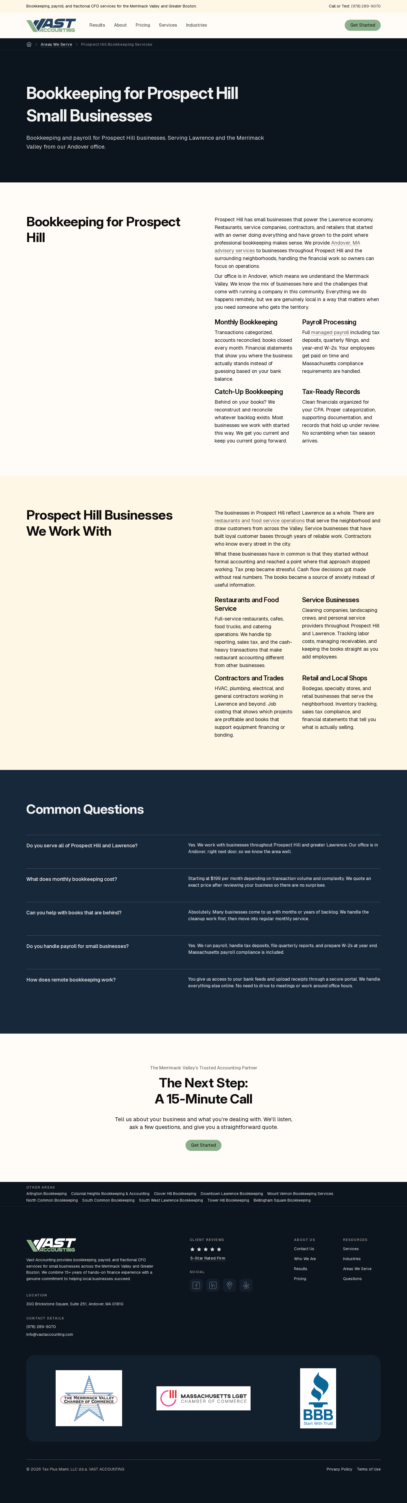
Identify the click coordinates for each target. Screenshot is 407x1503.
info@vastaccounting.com (49, 1334)
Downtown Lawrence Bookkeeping (232, 1193)
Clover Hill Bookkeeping (175, 1193)
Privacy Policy (339, 1469)
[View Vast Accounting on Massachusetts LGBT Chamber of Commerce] (203, 1398)
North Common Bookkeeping (52, 1200)
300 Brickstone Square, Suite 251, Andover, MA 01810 (74, 1303)
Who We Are (305, 1258)
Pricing (143, 25)
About (120, 25)
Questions (352, 1278)
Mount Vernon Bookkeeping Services (300, 1193)
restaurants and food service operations (260, 520)
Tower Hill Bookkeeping (228, 1200)
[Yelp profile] (246, 1285)
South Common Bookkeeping (108, 1200)
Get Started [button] (362, 25)
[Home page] (51, 25)
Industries (196, 25)
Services (168, 25)
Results (97, 25)
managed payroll (330, 332)
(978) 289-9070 (366, 6)
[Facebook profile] (196, 1285)
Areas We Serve (56, 44)
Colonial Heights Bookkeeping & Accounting (110, 1193)
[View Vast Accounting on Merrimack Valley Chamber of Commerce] (89, 1398)
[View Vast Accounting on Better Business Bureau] (318, 1398)
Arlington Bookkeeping (46, 1193)
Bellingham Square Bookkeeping (282, 1200)
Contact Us (304, 1248)
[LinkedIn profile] (213, 1285)
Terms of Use (369, 1469)
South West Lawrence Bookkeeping (171, 1200)
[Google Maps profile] (229, 1285)
